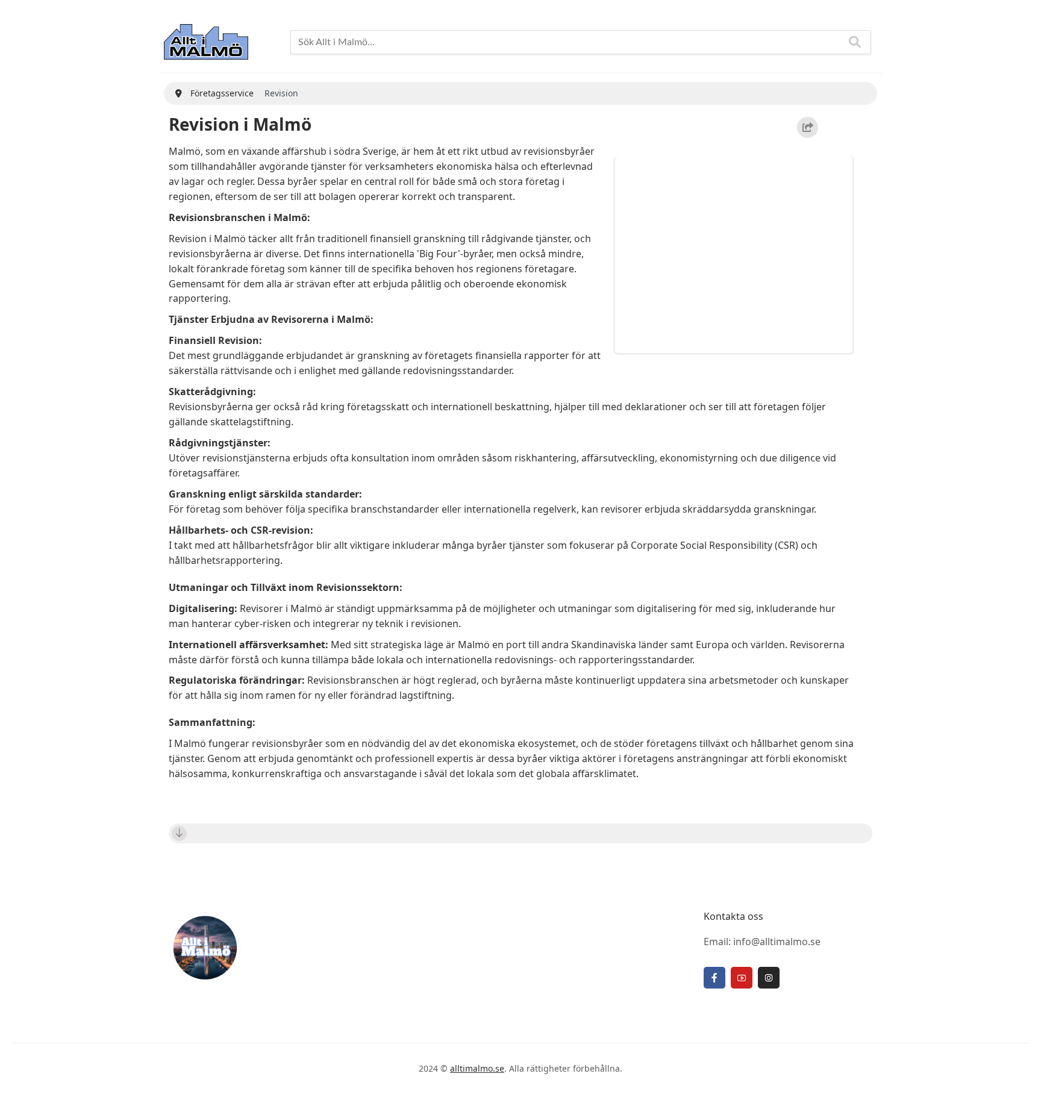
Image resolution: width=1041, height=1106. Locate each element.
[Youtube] (741, 978)
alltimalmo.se (477, 1068)
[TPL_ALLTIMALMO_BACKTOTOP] (1019, 1083)
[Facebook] (714, 978)
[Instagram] (769, 978)
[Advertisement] (735, 252)
